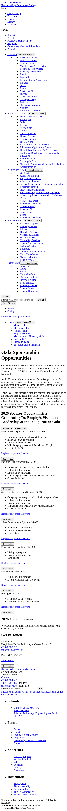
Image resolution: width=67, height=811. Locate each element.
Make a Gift (20, 325)
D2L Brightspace (22, 756)
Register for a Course (30, 178)
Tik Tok (28, 691)
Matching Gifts (21, 328)
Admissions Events (29, 181)
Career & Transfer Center (32, 251)
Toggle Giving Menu (25, 322)
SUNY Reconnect (29, 200)
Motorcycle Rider (28, 161)
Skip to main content (11, 2)
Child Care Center (29, 254)
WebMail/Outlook (22, 759)
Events (23, 88)
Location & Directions (31, 110)
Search (5, 296)
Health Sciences (21, 710)
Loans (23, 214)
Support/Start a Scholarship (27, 344)
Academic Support (29, 223)
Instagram (16, 691)
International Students (30, 203)
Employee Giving (22, 333)
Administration (27, 63)
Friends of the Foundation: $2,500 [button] (18, 547)
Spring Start (26, 127)
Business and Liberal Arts (26, 707)
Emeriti (23, 74)
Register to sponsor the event (15, 453)
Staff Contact (7, 660)
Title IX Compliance (24, 792)
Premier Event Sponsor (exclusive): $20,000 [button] (23, 431)
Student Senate (27, 288)
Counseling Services (30, 240)
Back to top (7, 459)
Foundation (25, 77)
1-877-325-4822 (9, 683)
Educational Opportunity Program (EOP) (40, 192)
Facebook (6, 691)
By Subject (25, 119)
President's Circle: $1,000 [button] (13, 571)
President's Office (28, 57)
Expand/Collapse (26, 54)
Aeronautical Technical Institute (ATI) (38, 144)
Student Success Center (31, 243)
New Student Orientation (32, 189)
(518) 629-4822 (9, 680)
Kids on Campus (28, 158)
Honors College (28, 136)
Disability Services (29, 232)
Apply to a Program (29, 175)
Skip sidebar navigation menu (15, 316)
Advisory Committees (30, 71)
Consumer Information (31, 105)
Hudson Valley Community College (18, 5)
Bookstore (25, 248)
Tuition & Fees (27, 206)
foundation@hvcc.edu (12, 650)
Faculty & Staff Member (19, 40)
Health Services (27, 237)
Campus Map (14, 13)
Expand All (7, 429)
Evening (24, 125)
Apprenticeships (28, 167)
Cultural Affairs (27, 274)
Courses (24, 130)
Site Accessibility (22, 786)
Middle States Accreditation (33, 66)
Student (11, 35)
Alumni (11, 49)
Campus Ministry (28, 257)
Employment (20, 783)
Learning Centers (28, 226)
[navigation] (33, 8)
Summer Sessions (28, 139)
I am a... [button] (5, 30)
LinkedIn (46, 691)
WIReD (18, 762)
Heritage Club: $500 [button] (11, 593)
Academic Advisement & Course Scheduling (42, 184)
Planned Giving (21, 342)
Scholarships (26, 212)
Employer (12, 43)
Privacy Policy (21, 789)
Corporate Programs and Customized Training (42, 164)
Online (23, 122)
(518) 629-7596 (9, 685)
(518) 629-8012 (9, 647)
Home (10, 308)
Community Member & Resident (23, 46)
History (23, 94)
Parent (10, 38)
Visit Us (24, 107)
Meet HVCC (26, 91)
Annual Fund (20, 330)
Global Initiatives (28, 96)
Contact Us (6, 677)
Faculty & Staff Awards (31, 68)
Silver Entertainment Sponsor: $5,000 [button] (19, 522)
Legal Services (27, 260)
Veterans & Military (29, 234)
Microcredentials (28, 133)
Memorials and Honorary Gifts (29, 336)
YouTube (37, 691)
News (23, 85)
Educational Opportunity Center (35, 147)
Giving (10, 19)
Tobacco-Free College (25, 794)
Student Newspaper (29, 291)
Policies (24, 102)
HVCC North (27, 141)
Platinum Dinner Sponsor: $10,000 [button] (18, 462)
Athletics (11, 24)
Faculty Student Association (33, 80)
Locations (18, 764)
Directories (12, 16)
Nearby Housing (28, 280)
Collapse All (20, 429)
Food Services (27, 282)
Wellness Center (28, 246)
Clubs (23, 268)
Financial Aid (26, 209)
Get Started (25, 173)
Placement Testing (29, 187)
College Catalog (28, 99)
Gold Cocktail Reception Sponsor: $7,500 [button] (22, 492)
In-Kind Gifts (20, 339)
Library (11, 21)
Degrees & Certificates (31, 116)
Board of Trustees (28, 60)
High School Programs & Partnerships (38, 150)
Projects (24, 82)
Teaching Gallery (28, 277)
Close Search (8, 303)
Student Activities (28, 285)
